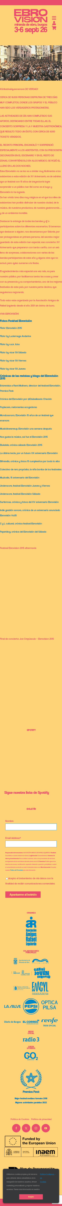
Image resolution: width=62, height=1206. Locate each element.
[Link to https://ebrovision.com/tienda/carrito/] (54, 28)
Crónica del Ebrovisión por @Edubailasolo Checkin (26, 398)
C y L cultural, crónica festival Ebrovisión (21, 523)
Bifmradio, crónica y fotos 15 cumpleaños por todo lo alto (30, 461)
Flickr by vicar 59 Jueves (13, 368)
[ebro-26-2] (31, 9)
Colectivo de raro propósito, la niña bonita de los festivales (30, 469)
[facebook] (16, 1128)
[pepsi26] (31, 999)
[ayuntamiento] (22, 959)
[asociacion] (31, 917)
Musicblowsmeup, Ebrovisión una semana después (26, 428)
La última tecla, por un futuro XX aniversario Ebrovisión (29, 453)
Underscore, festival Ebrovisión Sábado (20, 493)
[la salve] (12, 1006)
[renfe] (49, 1018)
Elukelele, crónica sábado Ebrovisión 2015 (21, 444)
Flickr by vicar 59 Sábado (13, 352)
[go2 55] (31, 1053)
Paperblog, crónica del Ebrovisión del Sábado (23, 531)
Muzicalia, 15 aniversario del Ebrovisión (19, 477)
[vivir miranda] (40, 960)
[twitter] (26, 1128)
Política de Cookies (43, 1178)
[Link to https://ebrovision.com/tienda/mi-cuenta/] (54, 23)
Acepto (31, 1197)
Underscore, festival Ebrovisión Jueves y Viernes (25, 485)
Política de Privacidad (16, 870)
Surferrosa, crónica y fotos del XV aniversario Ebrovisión (29, 501)
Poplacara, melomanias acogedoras (18, 407)
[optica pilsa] (49, 1001)
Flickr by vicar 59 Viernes (13, 360)
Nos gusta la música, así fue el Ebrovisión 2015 (24, 436)
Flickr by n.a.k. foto (10, 344)
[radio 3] (31, 1038)
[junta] (22, 971)
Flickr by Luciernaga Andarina (15, 336)
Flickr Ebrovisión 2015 (11, 327)
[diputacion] (22, 987)
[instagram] (36, 1128)
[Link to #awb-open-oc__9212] (54, 18)
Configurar (50, 1174)
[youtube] (46, 1128)
